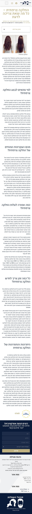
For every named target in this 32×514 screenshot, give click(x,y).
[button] (6, 3)
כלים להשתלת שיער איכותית (15, 469)
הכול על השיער (27, 477)
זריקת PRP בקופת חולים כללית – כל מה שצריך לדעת (16, 465)
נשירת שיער (27, 480)
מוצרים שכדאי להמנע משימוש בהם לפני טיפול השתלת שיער (16, 460)
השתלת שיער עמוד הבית (23, 21)
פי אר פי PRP (27, 479)
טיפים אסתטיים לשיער (16, 467)
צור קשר (28, 482)
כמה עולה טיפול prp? (16, 463)
